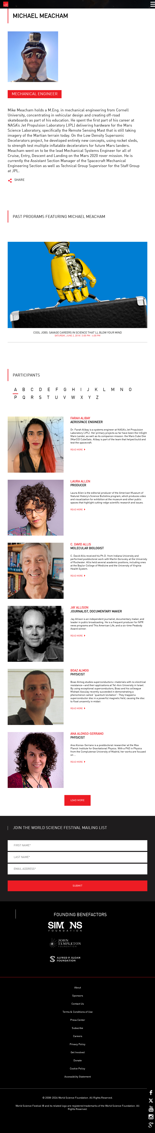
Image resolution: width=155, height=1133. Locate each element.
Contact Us (77, 1004)
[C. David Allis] (35, 571)
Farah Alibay (86, 420)
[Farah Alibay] (35, 444)
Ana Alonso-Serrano (87, 735)
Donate (77, 1060)
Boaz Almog (79, 672)
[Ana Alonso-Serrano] (35, 760)
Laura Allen (80, 483)
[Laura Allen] (35, 508)
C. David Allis (87, 546)
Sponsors (77, 995)
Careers (77, 1036)
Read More (76, 450)
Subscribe (77, 1028)
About (77, 987)
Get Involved (78, 1052)
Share (19, 180)
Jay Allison (96, 609)
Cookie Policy (77, 1068)
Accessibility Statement (77, 1076)
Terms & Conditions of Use (78, 1012)
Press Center (77, 1020)
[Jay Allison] (35, 634)
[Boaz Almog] (35, 697)
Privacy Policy (77, 1044)
